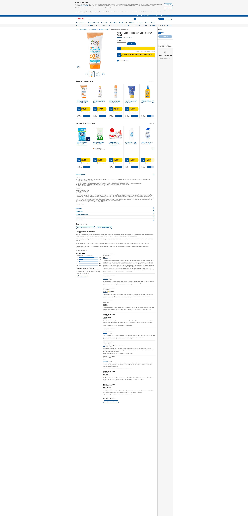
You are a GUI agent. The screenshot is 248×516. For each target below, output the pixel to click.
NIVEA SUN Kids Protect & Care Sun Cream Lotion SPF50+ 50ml (131, 101)
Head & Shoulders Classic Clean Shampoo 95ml (147, 143)
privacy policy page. (84, 5)
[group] (83, 101)
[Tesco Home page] (80, 19)
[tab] (92, 74)
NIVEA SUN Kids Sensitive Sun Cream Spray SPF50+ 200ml (99, 101)
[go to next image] (103, 74)
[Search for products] (135, 19)
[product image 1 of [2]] (95, 51)
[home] (77, 29)
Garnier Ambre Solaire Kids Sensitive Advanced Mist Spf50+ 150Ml (114, 101)
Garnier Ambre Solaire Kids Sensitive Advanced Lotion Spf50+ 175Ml (82, 101)
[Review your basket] (159, 33)
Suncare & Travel (93, 29)
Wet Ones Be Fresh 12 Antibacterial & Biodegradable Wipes (82, 144)
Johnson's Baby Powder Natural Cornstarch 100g (131, 143)
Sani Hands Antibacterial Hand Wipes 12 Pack (98, 143)
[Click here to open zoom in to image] (78, 67)
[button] (139, 16)
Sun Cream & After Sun (103, 29)
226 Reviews (129, 37)
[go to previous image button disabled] (86, 74)
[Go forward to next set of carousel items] (153, 101)
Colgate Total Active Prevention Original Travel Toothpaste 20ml (115, 144)
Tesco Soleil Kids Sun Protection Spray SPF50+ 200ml (147, 101)
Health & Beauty (83, 29)
